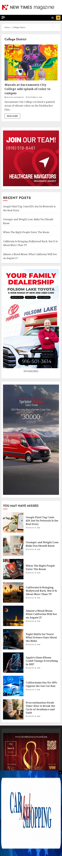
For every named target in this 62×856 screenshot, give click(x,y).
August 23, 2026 (34, 645)
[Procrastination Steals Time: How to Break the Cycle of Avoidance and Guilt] (13, 709)
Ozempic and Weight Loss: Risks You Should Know (42, 544)
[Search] (52, 18)
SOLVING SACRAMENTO (17, 77)
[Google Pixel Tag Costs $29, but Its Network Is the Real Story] (13, 522)
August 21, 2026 (34, 690)
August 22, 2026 (34, 668)
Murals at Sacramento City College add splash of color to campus (27, 89)
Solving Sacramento (15, 97)
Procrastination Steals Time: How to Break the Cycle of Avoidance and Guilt (40, 707)
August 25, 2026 (34, 573)
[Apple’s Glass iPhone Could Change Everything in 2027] (13, 662)
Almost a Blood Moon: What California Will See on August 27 (41, 614)
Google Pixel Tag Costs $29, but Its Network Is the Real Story (42, 521)
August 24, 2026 (34, 621)
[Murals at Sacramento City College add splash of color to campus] (31, 62)
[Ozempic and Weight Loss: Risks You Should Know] (13, 546)
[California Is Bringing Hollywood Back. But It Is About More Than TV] (13, 592)
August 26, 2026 (34, 549)
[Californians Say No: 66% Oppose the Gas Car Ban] (13, 686)
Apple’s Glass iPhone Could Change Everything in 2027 (42, 661)
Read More (12, 116)
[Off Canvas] (3, 17)
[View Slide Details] (31, 761)
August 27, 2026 (34, 528)
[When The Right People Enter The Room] (13, 569)
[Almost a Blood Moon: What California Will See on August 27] (13, 616)
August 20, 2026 (34, 716)
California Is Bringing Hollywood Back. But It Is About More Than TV (41, 591)
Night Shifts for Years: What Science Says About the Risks (41, 637)
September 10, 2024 (35, 97)
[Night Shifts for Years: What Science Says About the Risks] (13, 639)
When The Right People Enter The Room (26, 232)
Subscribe (58, 17)
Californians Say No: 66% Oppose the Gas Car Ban (41, 684)
